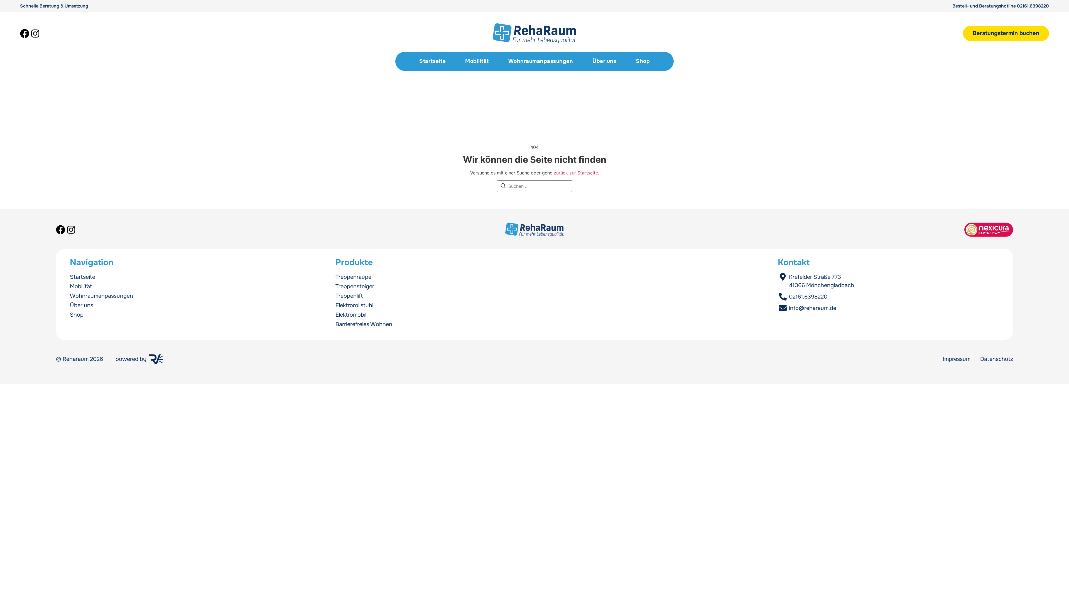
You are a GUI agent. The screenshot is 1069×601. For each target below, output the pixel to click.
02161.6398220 (1033, 6)
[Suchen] (503, 186)
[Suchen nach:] (534, 186)
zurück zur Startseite (576, 173)
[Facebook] (24, 33)
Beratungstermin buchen (1006, 33)
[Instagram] (35, 33)
